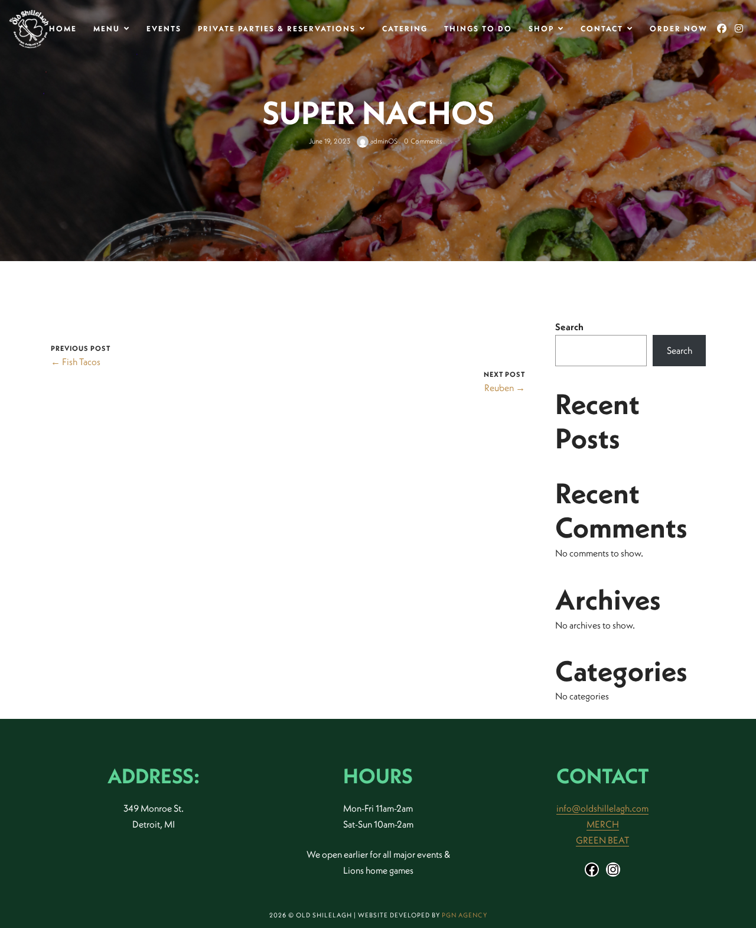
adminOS (383, 140)
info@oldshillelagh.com (602, 808)
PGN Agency (464, 915)
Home (63, 28)
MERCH (602, 824)
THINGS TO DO (478, 28)
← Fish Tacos (75, 361)
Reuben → (504, 387)
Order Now (679, 28)
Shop (541, 28)
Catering (405, 28)
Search (569, 327)
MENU (106, 28)
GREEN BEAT (602, 840)
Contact (602, 28)
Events (163, 28)
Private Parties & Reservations (277, 28)
